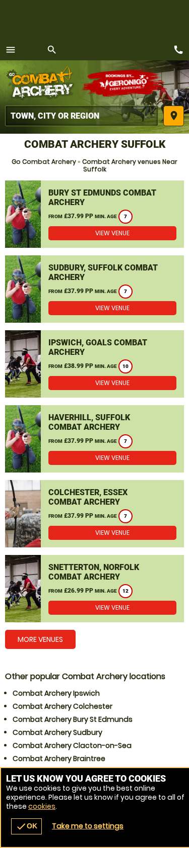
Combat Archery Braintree (59, 758)
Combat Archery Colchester (62, 706)
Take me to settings (87, 826)
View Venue (112, 233)
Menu (10, 49)
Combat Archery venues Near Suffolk (129, 165)
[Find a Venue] (81, 116)
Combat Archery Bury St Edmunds (73, 719)
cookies (41, 806)
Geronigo (125, 83)
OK (26, 826)
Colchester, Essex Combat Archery (88, 497)
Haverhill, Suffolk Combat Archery (89, 422)
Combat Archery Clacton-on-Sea (72, 745)
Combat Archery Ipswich (56, 693)
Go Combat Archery (44, 161)
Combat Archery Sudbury (57, 732)
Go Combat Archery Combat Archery (43, 83)
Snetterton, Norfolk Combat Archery (93, 572)
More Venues (40, 639)
